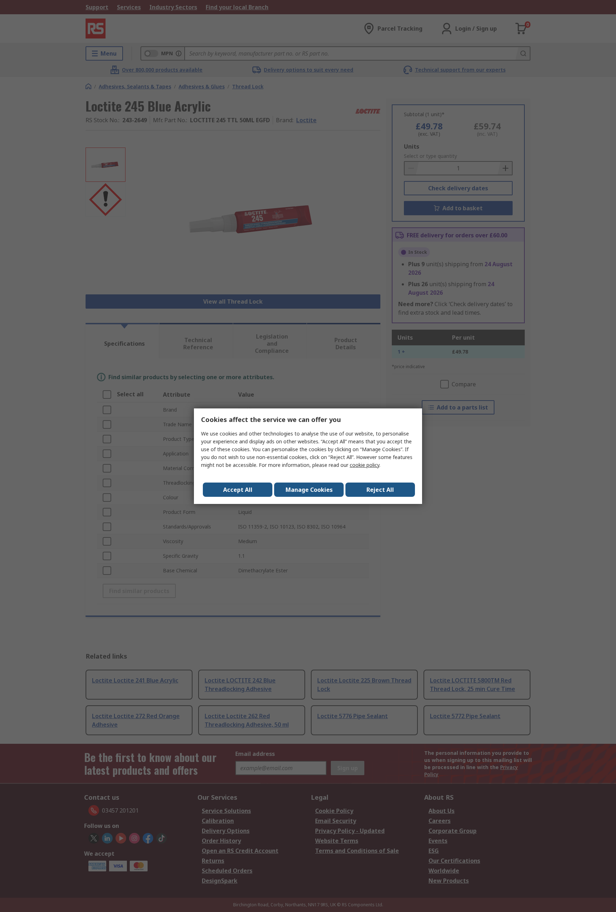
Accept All (237, 490)
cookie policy (364, 465)
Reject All (380, 490)
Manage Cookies (309, 490)
